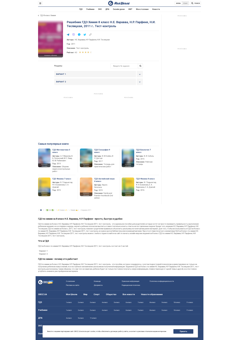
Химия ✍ (74, 210)
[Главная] (41, 210)
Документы (98, 285)
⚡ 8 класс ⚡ (62, 210)
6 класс (128, 302)
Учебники (90, 9)
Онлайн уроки (119, 9)
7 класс (140, 302)
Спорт (97, 294)
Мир (85, 294)
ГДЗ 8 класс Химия (48, 15)
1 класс (69, 302)
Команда (97, 281)
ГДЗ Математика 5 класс (61, 151)
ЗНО (100, 9)
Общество (111, 294)
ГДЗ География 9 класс (102, 151)
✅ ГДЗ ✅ (50, 210)
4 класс (105, 302)
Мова (178, 3)
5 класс (117, 302)
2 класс (81, 302)
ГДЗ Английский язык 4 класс (104, 180)
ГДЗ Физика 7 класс (61, 179)
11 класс (189, 302)
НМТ (130, 9)
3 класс (93, 302)
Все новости (129, 294)
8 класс (152, 302)
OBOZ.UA (42, 294)
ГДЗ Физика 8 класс (145, 179)
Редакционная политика (131, 285)
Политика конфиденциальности (162, 281)
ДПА (107, 9)
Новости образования (152, 294)
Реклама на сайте (72, 285)
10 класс (177, 302)
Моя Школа (71, 294)
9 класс (164, 302)
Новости (156, 9)
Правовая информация (130, 281)
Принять (183, 331)
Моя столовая (142, 9)
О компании (70, 281)
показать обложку (50, 55)
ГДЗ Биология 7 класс (143, 151)
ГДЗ (81, 9)
